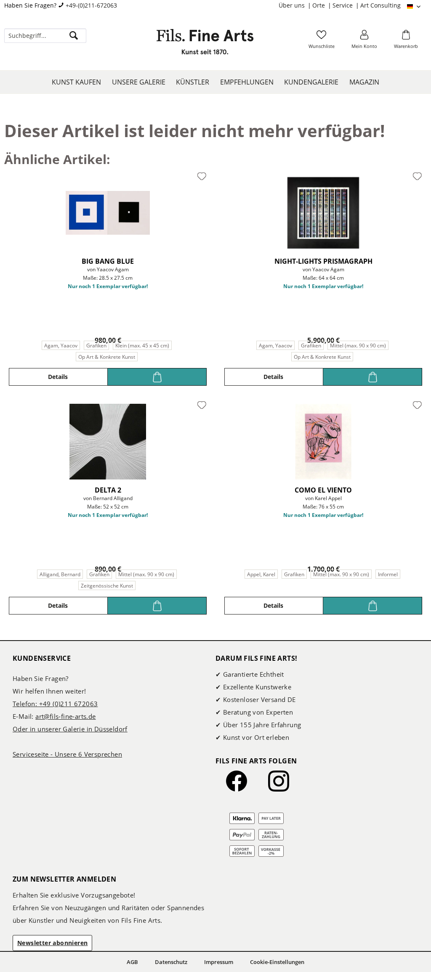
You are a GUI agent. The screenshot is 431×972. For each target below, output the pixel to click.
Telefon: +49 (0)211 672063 (55, 703)
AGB (132, 962)
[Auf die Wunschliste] (202, 177)
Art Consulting (380, 5)
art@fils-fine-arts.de (65, 716)
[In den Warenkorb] (157, 377)
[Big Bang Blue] (108, 213)
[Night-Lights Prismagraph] (323, 213)
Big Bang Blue (108, 261)
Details (58, 377)
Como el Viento (323, 490)
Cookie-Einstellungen (277, 962)
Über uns (292, 5)
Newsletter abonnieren (52, 943)
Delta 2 (108, 490)
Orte (319, 5)
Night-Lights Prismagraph (323, 261)
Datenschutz (171, 962)
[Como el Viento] (323, 441)
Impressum (218, 962)
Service (343, 5)
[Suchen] (73, 36)
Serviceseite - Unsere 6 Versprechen (67, 754)
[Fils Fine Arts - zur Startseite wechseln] (204, 44)
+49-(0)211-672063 (91, 5)
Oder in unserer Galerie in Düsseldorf (70, 729)
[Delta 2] (108, 441)
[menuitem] (295, 5)
